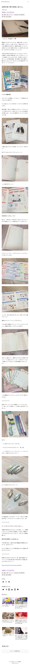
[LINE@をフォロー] (17, 589)
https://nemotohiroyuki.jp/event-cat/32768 (11, 565)
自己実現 (9, 16)
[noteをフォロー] (14, 589)
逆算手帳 (3, 12)
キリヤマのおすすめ (10, 12)
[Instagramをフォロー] (9, 589)
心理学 (4, 14)
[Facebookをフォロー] (6, 589)
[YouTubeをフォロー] (11, 589)
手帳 (4, 16)
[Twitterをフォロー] (3, 589)
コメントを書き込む (15, 651)
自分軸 (17, 14)
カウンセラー (10, 14)
